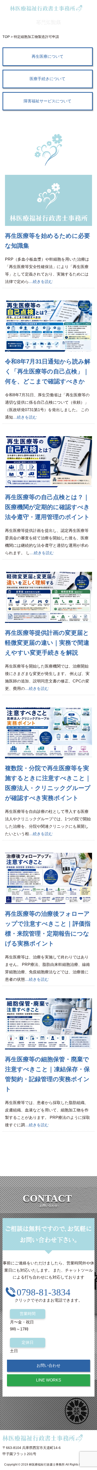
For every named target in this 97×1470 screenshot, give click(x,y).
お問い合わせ (48, 1365)
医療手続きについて (47, 79)
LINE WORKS (48, 1380)
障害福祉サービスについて (47, 101)
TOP (6, 37)
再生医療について (47, 56)
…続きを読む (41, 281)
